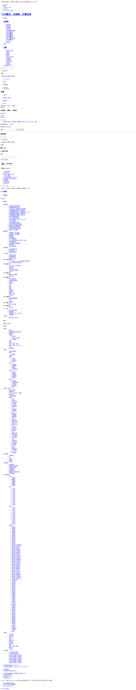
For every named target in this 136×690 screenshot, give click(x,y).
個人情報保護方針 (7, 674)
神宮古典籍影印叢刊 (14, 216)
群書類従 (11, 235)
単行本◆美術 (9, 39)
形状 (10, 476)
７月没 (13, 516)
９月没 (13, 519)
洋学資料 (14, 339)
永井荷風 (14, 427)
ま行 (13, 439)
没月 (10, 506)
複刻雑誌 (11, 391)
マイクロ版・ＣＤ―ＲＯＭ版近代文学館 (19, 261)
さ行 (13, 412)
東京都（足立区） (16, 571)
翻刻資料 (8, 26)
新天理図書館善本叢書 (14, 228)
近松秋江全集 (12, 258)
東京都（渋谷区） (16, 561)
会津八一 (14, 400)
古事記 (13, 358)
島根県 (13, 607)
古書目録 (8, 64)
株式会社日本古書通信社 (9, 684)
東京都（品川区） (16, 555)
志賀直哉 (14, 415)
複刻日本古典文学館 (14, 471)
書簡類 (13, 479)
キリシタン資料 (16, 337)
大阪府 (13, 599)
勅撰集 (13, 354)
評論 (36, 121)
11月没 (13, 522)
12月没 (13, 524)
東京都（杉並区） (16, 562)
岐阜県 (13, 591)
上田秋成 (14, 385)
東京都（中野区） (16, 564)
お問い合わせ (6, 676)
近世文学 (11, 267)
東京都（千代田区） (17, 544)
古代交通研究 (12, 278)
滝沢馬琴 (14, 384)
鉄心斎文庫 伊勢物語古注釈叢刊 (17, 208)
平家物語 (14, 375)
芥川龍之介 (15, 401)
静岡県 (13, 592)
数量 (2, 129)
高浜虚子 (14, 419)
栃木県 (13, 538)
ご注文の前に (6, 171)
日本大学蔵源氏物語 (14, 217)
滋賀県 (13, 597)
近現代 (10, 289)
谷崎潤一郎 (15, 424)
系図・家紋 (12, 293)
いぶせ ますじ (30, 121)
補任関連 (11, 290)
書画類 (13, 482)
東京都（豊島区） (16, 565)
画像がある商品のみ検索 (8, 76)
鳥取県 (13, 605)
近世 (10, 287)
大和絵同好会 (12, 467)
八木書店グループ (7, 677)
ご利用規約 (6, 669)
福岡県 (13, 619)
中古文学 (11, 635)
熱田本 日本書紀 (13, 229)
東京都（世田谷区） (17, 559)
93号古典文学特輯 (13, 652)
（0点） (8, 10)
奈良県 (13, 602)
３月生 (13, 491)
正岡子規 (14, 440)
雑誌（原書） (12, 389)
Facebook (5, 195)
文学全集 (8, 29)
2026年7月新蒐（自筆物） (15, 662)
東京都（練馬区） (16, 567)
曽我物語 (14, 376)
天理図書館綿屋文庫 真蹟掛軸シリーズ (19, 211)
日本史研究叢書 (13, 280)
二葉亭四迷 (15, 436)
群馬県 (13, 540)
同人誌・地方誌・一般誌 (15, 392)
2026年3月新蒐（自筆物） (15, 656)
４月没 (13, 512)
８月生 (13, 498)
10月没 (13, 521)
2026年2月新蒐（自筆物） (15, 655)
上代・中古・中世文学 (14, 265)
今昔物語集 (15, 369)
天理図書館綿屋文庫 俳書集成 (17, 210)
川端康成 (14, 409)
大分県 (13, 625)
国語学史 (11, 333)
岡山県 (13, 608)
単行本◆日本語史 (10, 38)
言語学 (8, 52)
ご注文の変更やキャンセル (10, 177)
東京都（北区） (16, 570)
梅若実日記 (12, 244)
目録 (10, 299)
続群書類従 (12, 237)
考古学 (10, 283)
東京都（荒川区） (16, 573)
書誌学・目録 (9, 50)
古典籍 (8, 62)
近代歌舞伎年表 (13, 249)
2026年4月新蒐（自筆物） (15, 658)
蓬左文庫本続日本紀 (14, 222)
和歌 (10, 352)
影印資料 (8, 24)
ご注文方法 (6, 172)
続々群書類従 (12, 238)
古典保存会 (12, 468)
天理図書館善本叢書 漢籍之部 (17, 214)
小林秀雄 (14, 410)
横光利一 (14, 448)
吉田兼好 (14, 373)
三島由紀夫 (15, 442)
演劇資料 (8, 27)
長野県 (13, 583)
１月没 (13, 507)
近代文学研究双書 (13, 270)
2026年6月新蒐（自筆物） (15, 661)
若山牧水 (14, 452)
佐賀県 (13, 620)
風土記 (13, 361)
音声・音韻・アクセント (15, 345)
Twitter (5, 194)
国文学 (8, 55)
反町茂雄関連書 (13, 298)
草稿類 (13, 477)
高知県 (13, 617)
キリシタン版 (12, 304)
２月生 (13, 489)
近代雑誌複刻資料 (10, 30)
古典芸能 (8, 58)
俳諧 (13, 386)
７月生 (13, 497)
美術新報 (11, 311)
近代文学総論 (12, 395)
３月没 (13, 510)
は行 (13, 431)
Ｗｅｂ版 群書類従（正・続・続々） (18, 240)
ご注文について (7, 7)
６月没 (13, 515)
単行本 (23, 121)
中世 (10, 286)
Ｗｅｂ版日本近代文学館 (15, 262)
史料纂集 (11, 314)
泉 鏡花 (14, 404)
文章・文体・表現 (13, 343)
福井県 (13, 589)
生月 (10, 486)
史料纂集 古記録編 (14, 232)
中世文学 (11, 637)
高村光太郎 (15, 421)
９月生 (13, 500)
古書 (5, 47)
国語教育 (11, 348)
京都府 (13, 598)
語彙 (10, 342)
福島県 (13, 535)
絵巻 (10, 638)
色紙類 (13, 483)
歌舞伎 (10, 461)
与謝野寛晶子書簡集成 (14, 243)
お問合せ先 (6, 183)
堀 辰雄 (14, 437)
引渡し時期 (6, 181)
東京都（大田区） (16, 556)
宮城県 (13, 531)
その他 (10, 271)
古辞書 (13, 336)
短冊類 (13, 485)
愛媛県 (13, 616)
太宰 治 (14, 422)
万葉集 (10, 355)
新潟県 (13, 585)
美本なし (8, 42)
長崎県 (13, 622)
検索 (4, 6)
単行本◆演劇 (9, 33)
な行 (13, 425)
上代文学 (11, 634)
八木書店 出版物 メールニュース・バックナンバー (16, 666)
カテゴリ (5, 4)
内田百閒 (14, 406)
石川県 (13, 588)
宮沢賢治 (14, 443)
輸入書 (10, 281)
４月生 (13, 492)
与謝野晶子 (15, 449)
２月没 (13, 509)
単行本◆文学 (9, 32)
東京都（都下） (16, 579)
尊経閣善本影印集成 (14, 207)
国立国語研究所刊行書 (14, 331)
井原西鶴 (14, 381)
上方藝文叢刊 (12, 220)
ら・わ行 (14, 451)
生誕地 (10, 525)
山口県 (13, 611)
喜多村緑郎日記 (13, 252)
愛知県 (13, 594)
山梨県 (13, 582)
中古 (10, 363)
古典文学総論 (12, 351)
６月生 (13, 495)
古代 (10, 284)
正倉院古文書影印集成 (14, 205)
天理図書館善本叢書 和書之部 (17, 213)
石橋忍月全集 (12, 255)
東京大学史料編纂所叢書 (15, 225)
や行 (13, 446)
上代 (10, 357)
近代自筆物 (9, 61)
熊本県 (13, 623)
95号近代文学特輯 (13, 653)
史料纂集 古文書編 (14, 234)
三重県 (13, 595)
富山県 (13, 586)
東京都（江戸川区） (17, 577)
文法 (10, 340)
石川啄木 (14, 403)
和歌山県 (14, 604)
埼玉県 (13, 541)
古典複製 (8, 59)
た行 (13, 418)
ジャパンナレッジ (7, 686)
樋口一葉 (14, 434)
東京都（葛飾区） (16, 574)
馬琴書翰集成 (12, 241)
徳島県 (13, 613)
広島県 (13, 610)
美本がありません (13, 317)
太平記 (13, 378)
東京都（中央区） (16, 546)
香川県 (13, 614)
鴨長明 (13, 372)
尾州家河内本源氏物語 (14, 226)
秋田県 (13, 532)
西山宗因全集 (12, 246)
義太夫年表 (12, 250)
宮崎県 (13, 626)
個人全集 (11, 394)
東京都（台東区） (16, 552)
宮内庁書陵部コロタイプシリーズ (17, 219)
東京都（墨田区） (16, 553)
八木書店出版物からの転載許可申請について (14, 673)
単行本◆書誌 (9, 36)
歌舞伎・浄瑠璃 (13, 274)
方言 (10, 346)
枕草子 (13, 367)
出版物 (5, 21)
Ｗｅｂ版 (8, 41)
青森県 (13, 528)
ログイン (5, 9)
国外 (13, 631)
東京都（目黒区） (16, 558)
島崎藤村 (14, 416)
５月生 (13, 494)
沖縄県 (13, 629)
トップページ (6, 78)
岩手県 (13, 529)
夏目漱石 (14, 430)
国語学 (8, 53)
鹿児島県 (14, 628)
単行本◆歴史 (9, 35)
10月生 (13, 501)
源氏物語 (14, 366)
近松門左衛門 (15, 382)
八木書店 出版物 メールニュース (11, 665)
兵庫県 (13, 601)
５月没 (13, 513)
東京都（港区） (16, 547)
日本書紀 (14, 360)
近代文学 (11, 268)
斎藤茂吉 (14, 413)
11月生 (13, 503)
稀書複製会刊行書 (13, 465)
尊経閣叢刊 (12, 470)
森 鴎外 (14, 445)
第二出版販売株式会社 (9, 683)
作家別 (5, 100)
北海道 (13, 527)
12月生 (13, 504)
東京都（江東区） (16, 576)
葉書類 (13, 480)
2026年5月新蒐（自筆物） (15, 659)
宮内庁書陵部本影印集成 (15, 223)
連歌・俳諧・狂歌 (13, 646)
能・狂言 (11, 275)
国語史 (10, 334)
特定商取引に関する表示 (9, 178)
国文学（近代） (10, 56)
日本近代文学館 (13, 310)
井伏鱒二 (14, 121)
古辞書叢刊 (12, 473)
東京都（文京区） (16, 550)
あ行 (4, 103)
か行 (13, 407)
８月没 (13, 518)
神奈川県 (14, 580)
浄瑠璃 (10, 459)
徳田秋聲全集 (12, 256)
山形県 (13, 534)
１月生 (13, 488)
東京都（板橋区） (16, 568)
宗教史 (10, 292)
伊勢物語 (14, 364)
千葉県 (13, 543)
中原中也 (14, 428)
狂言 (10, 458)
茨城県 (13, 537)
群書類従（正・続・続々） (16, 313)
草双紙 (10, 641)
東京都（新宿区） (16, 549)
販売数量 (5, 180)
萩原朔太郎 (15, 433)
